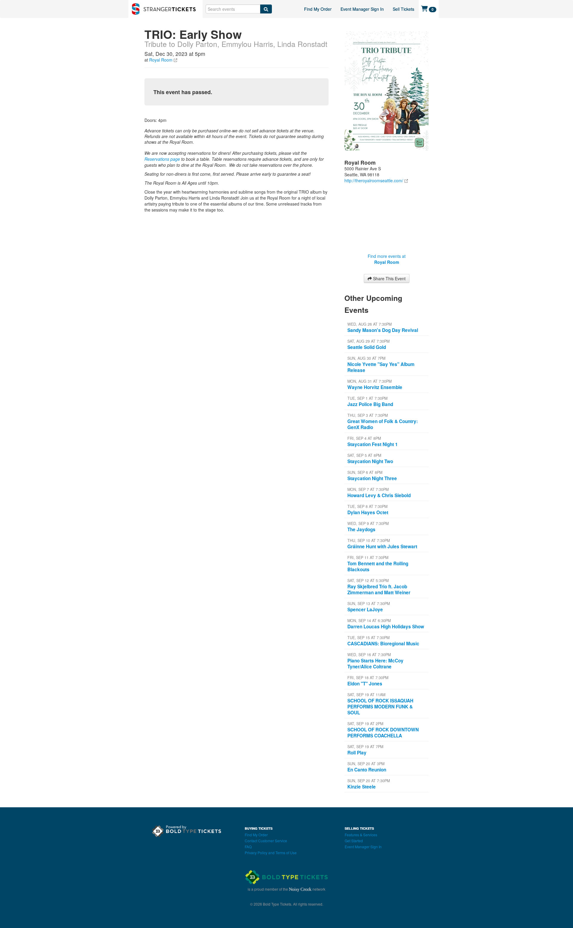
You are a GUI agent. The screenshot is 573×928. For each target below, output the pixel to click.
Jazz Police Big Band (370, 404)
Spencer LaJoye (365, 609)
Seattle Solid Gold (366, 347)
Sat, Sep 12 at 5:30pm (368, 580)
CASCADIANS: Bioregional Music (383, 643)
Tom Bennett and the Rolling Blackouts (377, 566)
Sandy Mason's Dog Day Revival (382, 330)
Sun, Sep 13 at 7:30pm (368, 603)
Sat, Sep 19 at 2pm (365, 723)
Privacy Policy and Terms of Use (271, 852)
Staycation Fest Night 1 (372, 444)
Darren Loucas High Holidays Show (385, 626)
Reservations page (162, 159)
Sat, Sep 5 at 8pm (364, 455)
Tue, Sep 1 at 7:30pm (367, 398)
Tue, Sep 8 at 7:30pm (367, 506)
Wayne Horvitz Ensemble (374, 387)
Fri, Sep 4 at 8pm (364, 438)
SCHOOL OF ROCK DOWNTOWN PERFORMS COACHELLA (383, 732)
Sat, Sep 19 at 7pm (365, 746)
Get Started (354, 840)
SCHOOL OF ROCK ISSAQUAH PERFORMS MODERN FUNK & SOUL (380, 706)
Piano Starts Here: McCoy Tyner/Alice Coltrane (375, 663)
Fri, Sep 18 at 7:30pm (367, 677)
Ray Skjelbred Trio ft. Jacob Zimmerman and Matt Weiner (378, 589)
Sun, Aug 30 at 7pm (366, 358)
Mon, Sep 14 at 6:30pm (369, 620)
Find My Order (318, 9)
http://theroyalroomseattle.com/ (373, 180)
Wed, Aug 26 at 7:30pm (369, 324)
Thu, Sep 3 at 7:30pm (367, 415)
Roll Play (356, 752)
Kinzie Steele (361, 786)
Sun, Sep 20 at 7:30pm (368, 780)
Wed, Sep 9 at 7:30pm (368, 523)
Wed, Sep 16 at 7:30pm (369, 654)
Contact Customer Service (266, 840)
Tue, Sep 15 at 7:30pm (368, 637)
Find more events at (387, 259)
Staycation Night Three (372, 478)
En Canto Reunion (366, 769)
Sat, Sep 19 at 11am (366, 694)
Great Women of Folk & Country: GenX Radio (382, 424)
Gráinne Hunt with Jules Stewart (382, 546)
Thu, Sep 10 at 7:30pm (368, 540)
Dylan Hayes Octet (367, 512)
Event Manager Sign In (362, 9)
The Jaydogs (361, 529)
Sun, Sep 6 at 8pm (364, 472)
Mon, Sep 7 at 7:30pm (368, 489)
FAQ (248, 846)
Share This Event (389, 278)
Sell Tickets (403, 9)
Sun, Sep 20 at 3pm (365, 763)
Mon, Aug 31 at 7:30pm (369, 381)
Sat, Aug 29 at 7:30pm (368, 341)
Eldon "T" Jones (364, 683)
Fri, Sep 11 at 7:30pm (367, 557)
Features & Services (361, 834)
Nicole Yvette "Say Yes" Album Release (381, 367)
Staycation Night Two (370, 461)
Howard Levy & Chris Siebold (379, 495)
